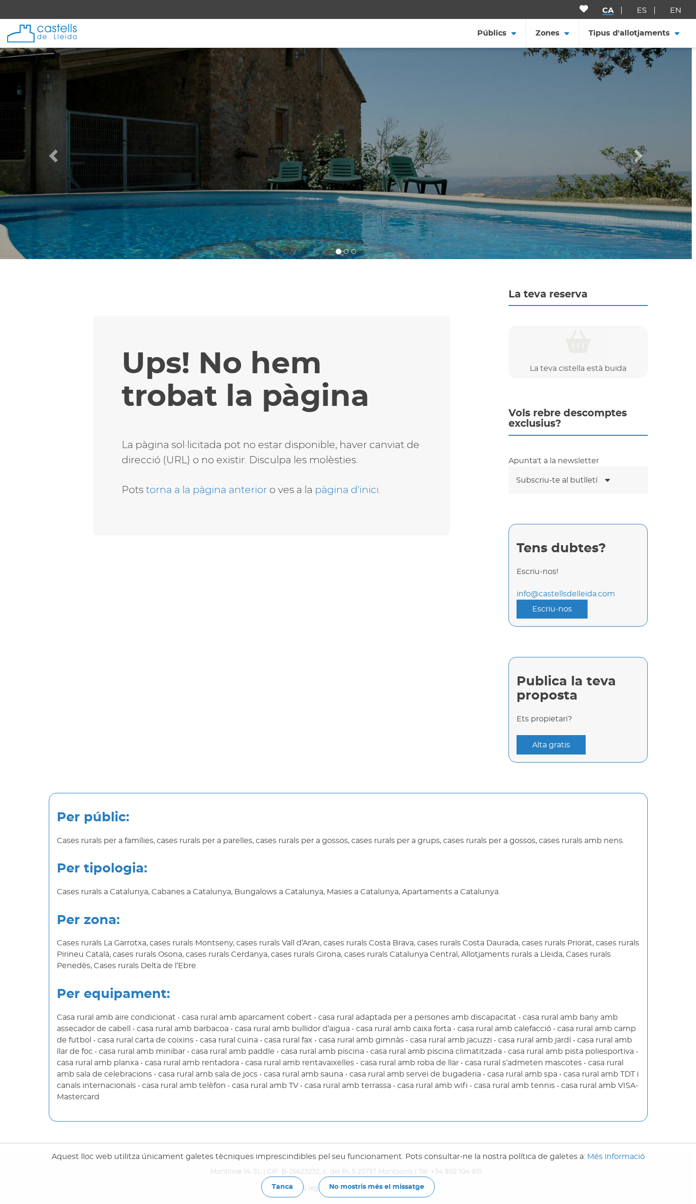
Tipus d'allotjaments (629, 33)
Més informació (616, 1156)
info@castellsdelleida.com (566, 594)
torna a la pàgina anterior (206, 490)
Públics (492, 33)
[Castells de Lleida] (42, 32)
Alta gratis (551, 745)
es (642, 10)
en (675, 10)
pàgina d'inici (347, 490)
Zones (547, 33)
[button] (52, 153)
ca (608, 10)
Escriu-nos (552, 609)
